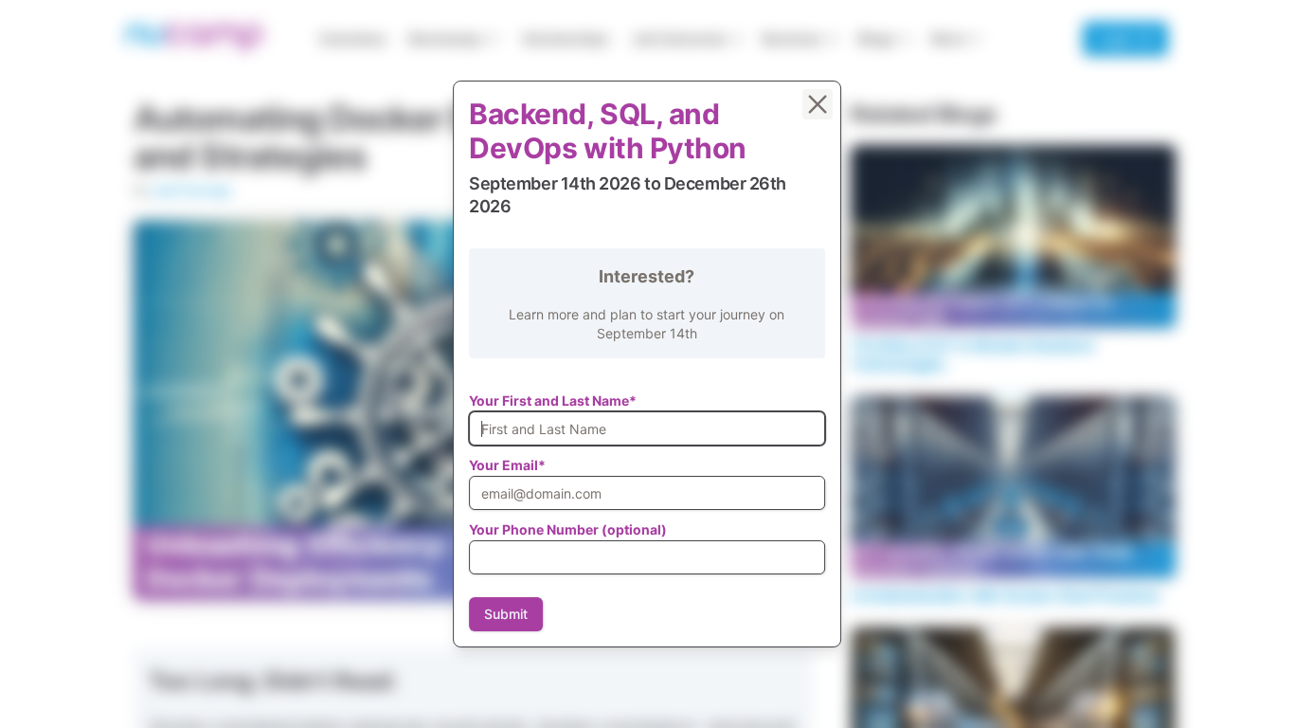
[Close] (817, 104)
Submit (506, 614)
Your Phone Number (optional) (568, 529)
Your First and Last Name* (553, 400)
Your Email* (507, 465)
